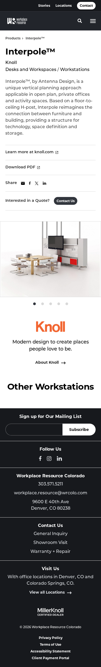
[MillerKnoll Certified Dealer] (50, 612)
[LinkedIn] (59, 458)
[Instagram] (49, 458)
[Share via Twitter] (37, 183)
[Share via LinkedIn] (44, 183)
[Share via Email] (23, 183)
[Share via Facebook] (30, 183)
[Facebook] (40, 458)
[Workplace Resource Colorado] (17, 21)
